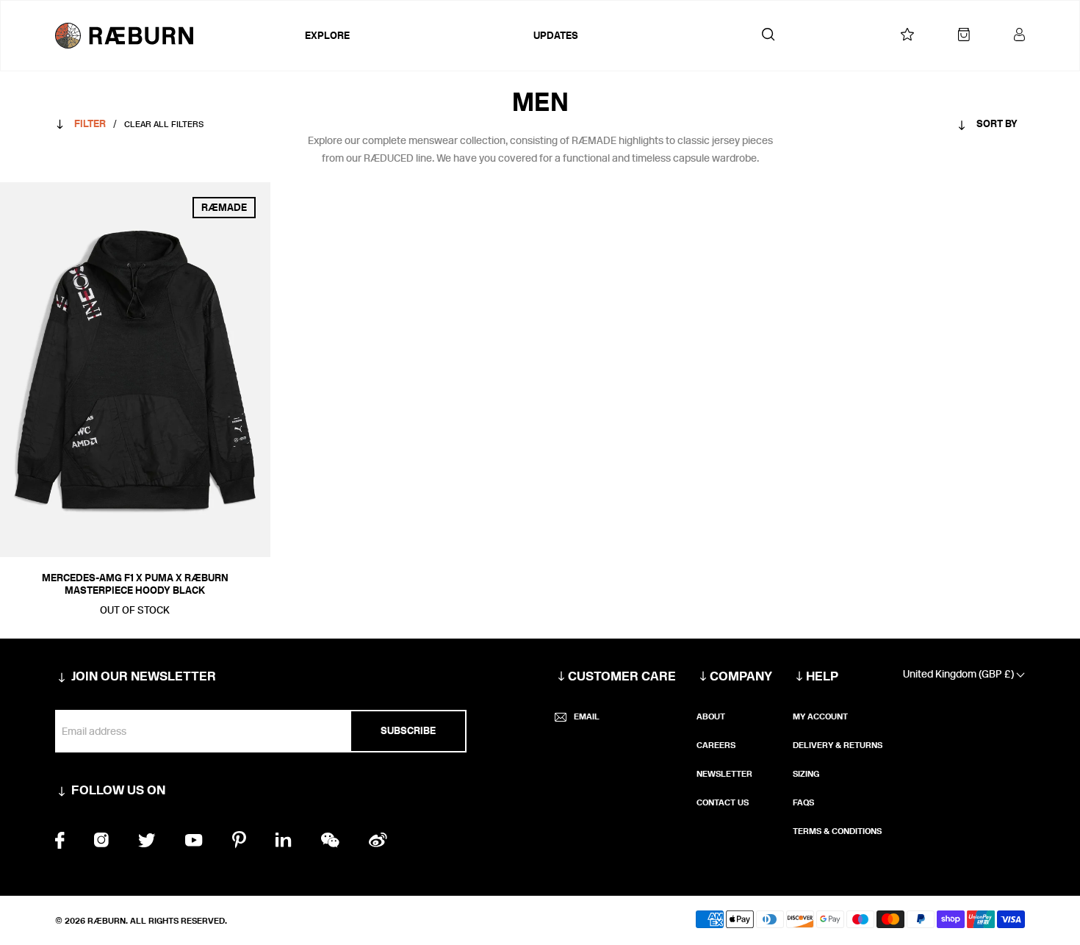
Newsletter (724, 774)
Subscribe (408, 731)
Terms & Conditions (837, 831)
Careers (715, 745)
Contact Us (722, 802)
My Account (820, 716)
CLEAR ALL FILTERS (164, 124)
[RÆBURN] (176, 35)
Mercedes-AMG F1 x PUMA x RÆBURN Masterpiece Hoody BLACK (135, 584)
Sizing (806, 774)
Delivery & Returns (837, 745)
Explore (327, 35)
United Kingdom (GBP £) (959, 674)
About (710, 716)
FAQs (803, 802)
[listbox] (959, 126)
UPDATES (555, 35)
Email (587, 716)
